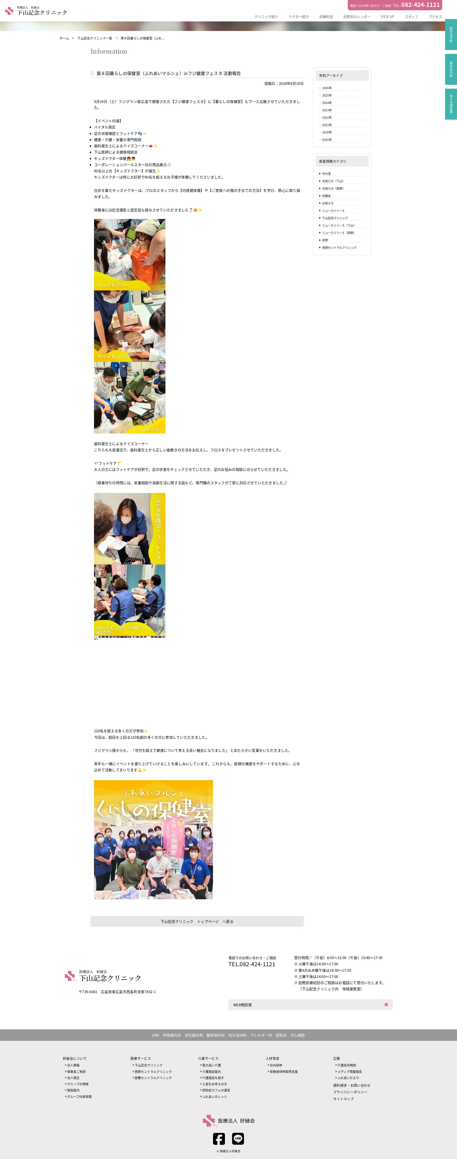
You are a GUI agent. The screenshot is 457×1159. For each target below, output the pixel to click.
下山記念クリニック (335, 218)
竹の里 (326, 174)
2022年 (327, 117)
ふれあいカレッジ (214, 1096)
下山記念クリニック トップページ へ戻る (197, 921)
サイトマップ (343, 1098)
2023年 (327, 110)
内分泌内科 (237, 1034)
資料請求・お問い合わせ (352, 1085)
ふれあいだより (348, 1077)
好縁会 (326, 196)
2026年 (327, 88)
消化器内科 (194, 1034)
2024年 (327, 103)
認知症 (281, 1034)
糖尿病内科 (216, 1034)
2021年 (327, 125)
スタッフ (411, 16)
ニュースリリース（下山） (339, 225)
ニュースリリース (333, 210)
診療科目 (326, 16)
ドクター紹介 (299, 16)
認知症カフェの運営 (216, 1090)
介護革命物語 (347, 1065)
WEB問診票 (242, 1004)
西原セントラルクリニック (339, 247)
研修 (325, 240)
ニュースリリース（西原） (339, 233)
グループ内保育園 (79, 1096)
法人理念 (73, 1077)
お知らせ (328, 203)
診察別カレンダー (357, 16)
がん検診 (297, 1034)
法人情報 (73, 1065)
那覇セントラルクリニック (153, 1077)
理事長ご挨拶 (76, 1071)
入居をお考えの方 (214, 1084)
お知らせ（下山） (333, 181)
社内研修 (276, 1065)
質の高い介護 (211, 1065)
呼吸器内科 (172, 1034)
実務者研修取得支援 (284, 1071)
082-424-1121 (420, 4)
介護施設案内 (211, 1071)
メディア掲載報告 (350, 1071)
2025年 (327, 95)
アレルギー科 (261, 1034)
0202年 (327, 139)
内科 (155, 1034)
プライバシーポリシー (350, 1091)
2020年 (327, 132)
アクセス (435, 16)
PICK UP (387, 16)
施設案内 (73, 1090)
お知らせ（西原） (333, 188)
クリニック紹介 (266, 16)
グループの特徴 (78, 1084)
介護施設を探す (213, 1077)
